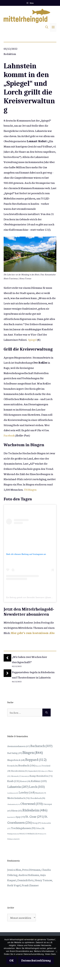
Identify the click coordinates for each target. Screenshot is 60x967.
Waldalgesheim (13, 834)
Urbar (40, 828)
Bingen (32, 752)
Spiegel (32, 339)
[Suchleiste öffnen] (47, 27)
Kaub (13, 781)
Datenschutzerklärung (36, 960)
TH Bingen (30, 489)
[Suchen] (46, 712)
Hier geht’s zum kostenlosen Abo (33, 633)
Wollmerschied (13, 839)
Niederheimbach (18, 797)
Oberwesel (31, 803)
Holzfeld (25, 776)
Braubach (26, 765)
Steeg (36, 822)
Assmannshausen (18, 746)
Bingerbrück (16, 759)
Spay (20, 816)
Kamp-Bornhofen (41, 775)
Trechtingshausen (23, 828)
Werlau (42, 834)
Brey (38, 766)
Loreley (27, 792)
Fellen (43, 771)
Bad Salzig (14, 752)
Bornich (12, 765)
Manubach (40, 793)
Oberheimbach (13, 804)
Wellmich (32, 833)
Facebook (9, 435)
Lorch (37, 786)
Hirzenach (16, 776)
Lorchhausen (12, 793)
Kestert (25, 781)
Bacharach (41, 745)
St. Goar (34, 816)
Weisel (23, 833)
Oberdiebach (37, 798)
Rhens (16, 810)
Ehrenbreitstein (19, 770)
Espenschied (34, 771)
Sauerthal (11, 817)
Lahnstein (18, 786)
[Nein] (56, 951)
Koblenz (39, 781)
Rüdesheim (34, 809)
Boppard (35, 759)
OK (11, 960)
